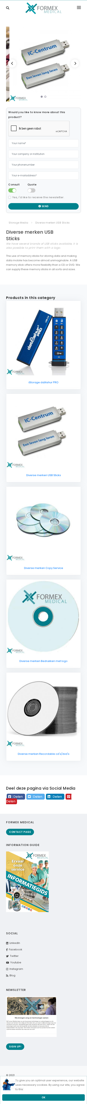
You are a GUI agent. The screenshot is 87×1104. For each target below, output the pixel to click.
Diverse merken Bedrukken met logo (43, 661)
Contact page (20, 832)
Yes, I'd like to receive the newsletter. (38, 197)
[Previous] (12, 63)
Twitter (14, 956)
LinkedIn (14, 943)
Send (45, 206)
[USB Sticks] (43, 64)
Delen (18, 797)
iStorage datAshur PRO (43, 382)
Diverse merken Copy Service (43, 568)
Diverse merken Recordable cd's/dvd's (43, 754)
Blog (11, 975)
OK (44, 1097)
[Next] (75, 63)
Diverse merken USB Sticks (43, 475)
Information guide (22, 845)
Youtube (15, 962)
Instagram (15, 969)
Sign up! (15, 1046)
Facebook (15, 949)
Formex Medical (20, 822)
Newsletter (16, 990)
